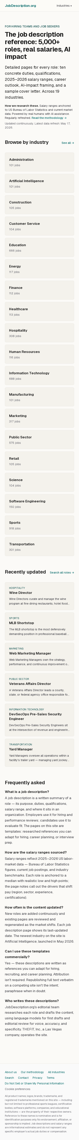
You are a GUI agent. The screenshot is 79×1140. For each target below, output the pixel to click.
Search (9, 1078)
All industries (56, 1072)
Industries (64, 5)
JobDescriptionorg (20, 5)
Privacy (38, 1078)
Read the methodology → (49, 118)
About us (11, 1072)
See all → (68, 143)
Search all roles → (62, 572)
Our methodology (32, 1072)
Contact (23, 1078)
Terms (50, 1078)
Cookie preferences (17, 1089)
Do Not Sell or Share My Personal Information (34, 1083)
